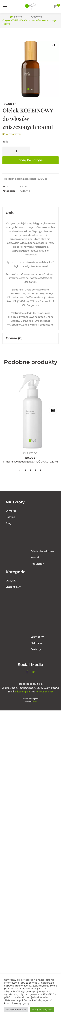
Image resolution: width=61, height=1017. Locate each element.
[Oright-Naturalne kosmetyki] (30, 6)
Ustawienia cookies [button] (16, 1009)
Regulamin (37, 563)
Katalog (10, 516)
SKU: (5, 186)
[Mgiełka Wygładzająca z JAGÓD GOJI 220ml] (30, 411)
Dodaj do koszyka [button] (53, 410)
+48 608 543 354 (44, 691)
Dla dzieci (30, 453)
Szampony (37, 636)
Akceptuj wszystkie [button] (42, 1009)
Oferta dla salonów (42, 551)
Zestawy (36, 649)
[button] (54, 45)
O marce (11, 510)
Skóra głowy (13, 586)
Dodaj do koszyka (31, 160)
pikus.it (34, 701)
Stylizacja (36, 643)
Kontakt (36, 557)
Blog (8, 523)
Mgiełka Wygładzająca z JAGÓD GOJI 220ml (30, 461)
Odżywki (25, 190)
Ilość (5, 141)
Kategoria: (8, 190)
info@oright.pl (22, 691)
